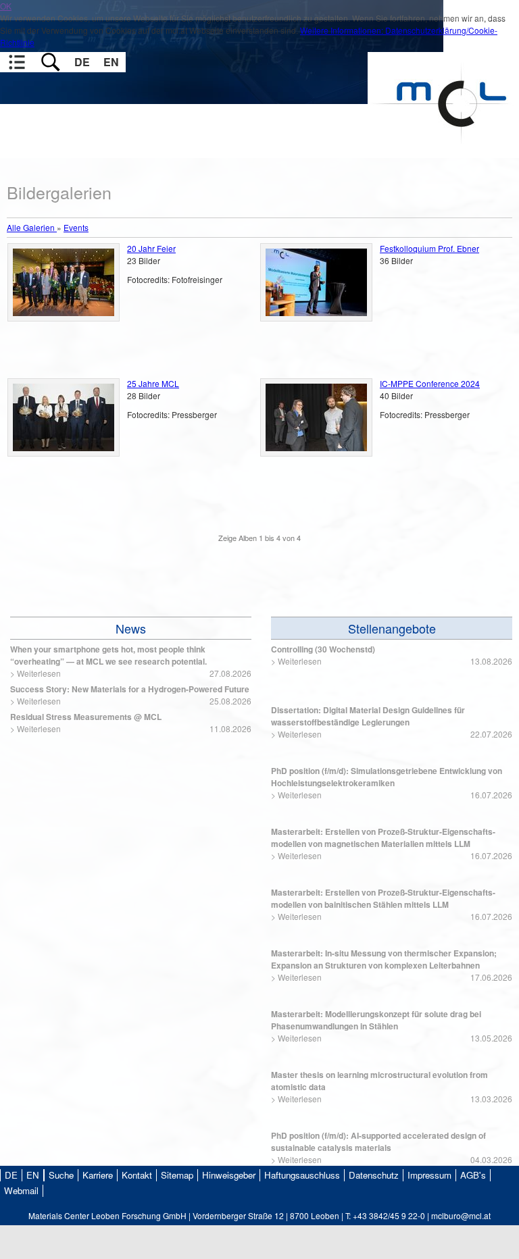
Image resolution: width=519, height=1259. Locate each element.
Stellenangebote (392, 628)
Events (76, 227)
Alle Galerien (32, 227)
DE (82, 62)
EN (111, 62)
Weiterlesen (39, 673)
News (131, 628)
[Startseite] (443, 151)
